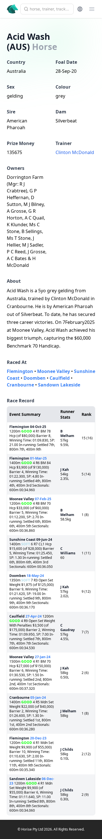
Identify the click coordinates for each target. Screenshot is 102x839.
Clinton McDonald (75, 152)
